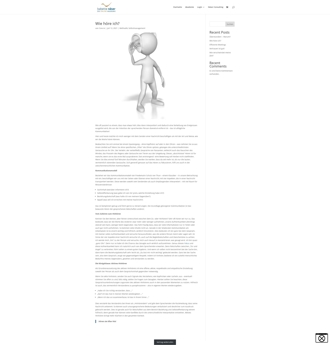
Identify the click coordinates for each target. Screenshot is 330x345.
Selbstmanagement (137, 28)
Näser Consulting (215, 7)
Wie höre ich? (215, 40)
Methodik (123, 28)
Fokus (186, 243)
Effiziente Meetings (217, 44)
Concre (102, 28)
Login (199, 7)
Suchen (230, 24)
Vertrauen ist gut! (217, 48)
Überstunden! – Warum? (219, 36)
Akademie (189, 7)
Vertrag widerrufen (165, 342)
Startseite (177, 7)
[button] (322, 338)
